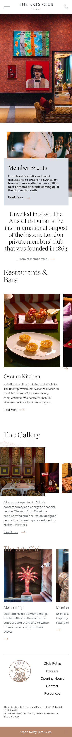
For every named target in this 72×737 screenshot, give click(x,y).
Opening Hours (52, 679)
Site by (11, 716)
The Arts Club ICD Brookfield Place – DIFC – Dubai (31, 707)
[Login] (66, 731)
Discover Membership (32, 259)
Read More (15, 197)
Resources (52, 693)
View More (11, 532)
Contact (52, 686)
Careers (52, 671)
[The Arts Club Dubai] (36, 7)
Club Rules (52, 664)
